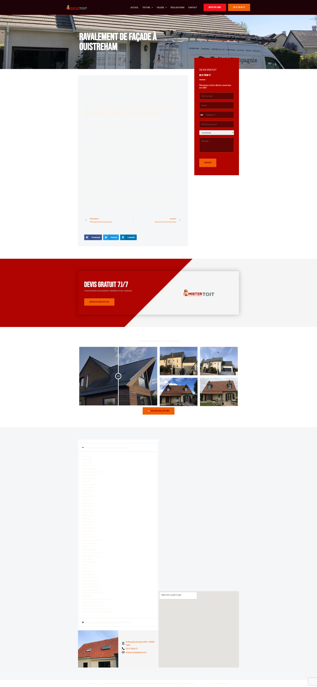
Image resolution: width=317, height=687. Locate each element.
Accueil (135, 7)
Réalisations (178, 7)
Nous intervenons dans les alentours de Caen (106, 447)
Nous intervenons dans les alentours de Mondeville (109, 622)
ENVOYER (207, 162)
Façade (160, 7)
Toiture (146, 7)
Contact (192, 7)
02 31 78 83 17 (205, 75)
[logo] (77, 7)
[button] (93, 237)
